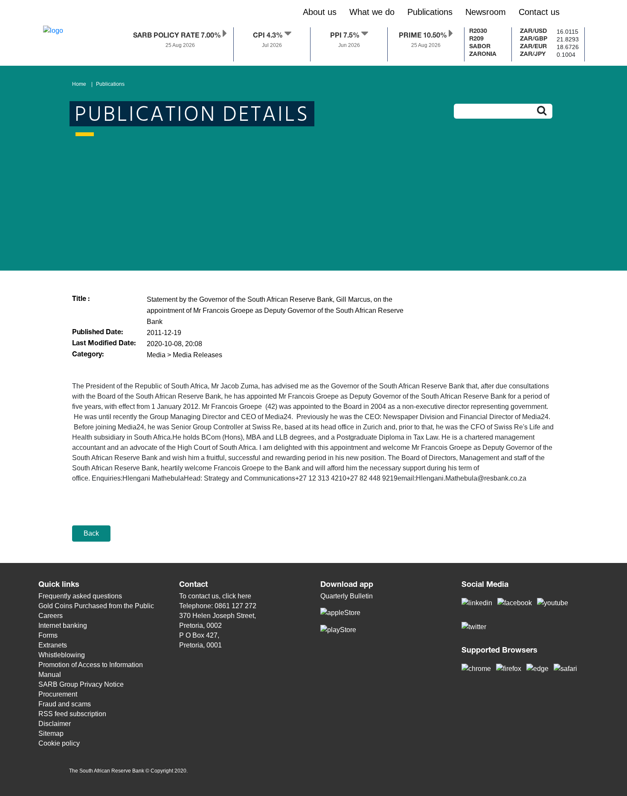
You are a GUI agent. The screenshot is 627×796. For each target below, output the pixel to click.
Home (79, 84)
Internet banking (62, 625)
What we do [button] (372, 12)
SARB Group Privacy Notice (81, 684)
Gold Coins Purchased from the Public (96, 605)
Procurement (57, 694)
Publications (110, 84)
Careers (50, 615)
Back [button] (91, 533)
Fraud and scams (64, 704)
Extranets (52, 645)
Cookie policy (59, 743)
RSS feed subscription (72, 713)
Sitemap (51, 733)
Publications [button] (430, 12)
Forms (48, 635)
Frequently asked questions (80, 596)
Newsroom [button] (485, 12)
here (244, 596)
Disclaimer (54, 723)
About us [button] (320, 12)
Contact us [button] (539, 12)
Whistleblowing (61, 655)
